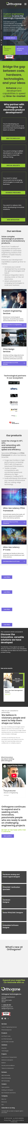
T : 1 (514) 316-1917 (6, 1005)
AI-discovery (14, 1122)
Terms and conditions (18, 1120)
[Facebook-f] (1, 45)
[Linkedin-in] (1, 40)
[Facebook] (5, 1018)
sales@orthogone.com (7, 1008)
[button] (3, 962)
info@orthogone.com (7, 1007)
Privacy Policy (7, 1120)
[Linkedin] (2, 1018)
